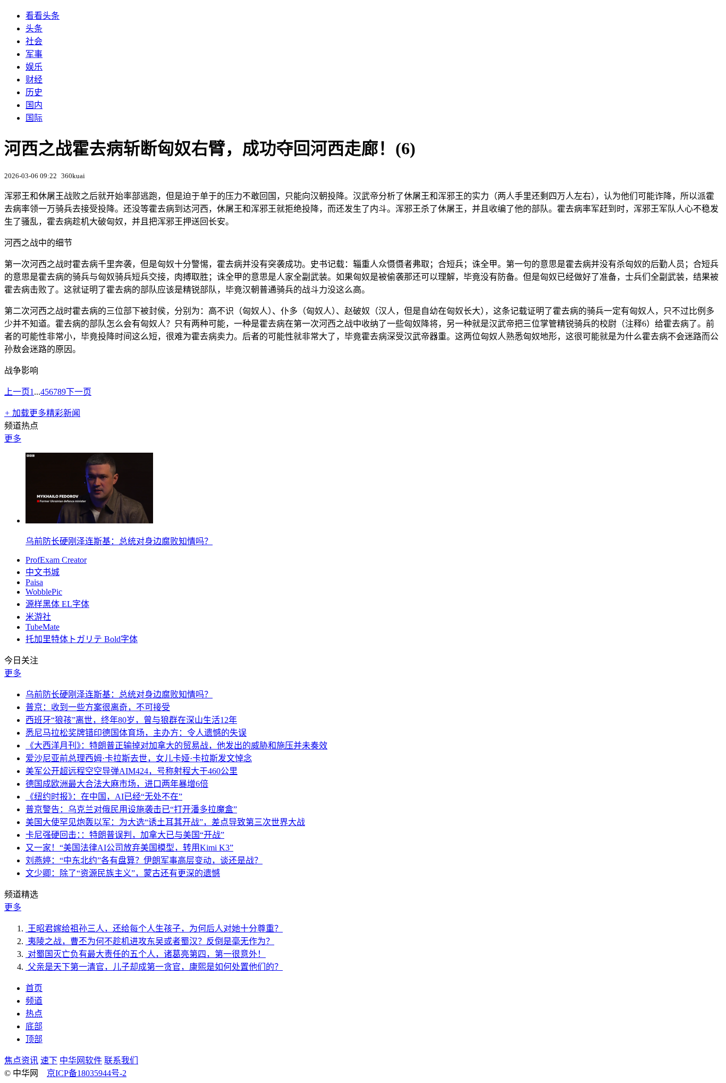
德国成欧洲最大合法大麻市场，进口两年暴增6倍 (117, 783)
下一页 (78, 391)
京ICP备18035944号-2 (86, 1073)
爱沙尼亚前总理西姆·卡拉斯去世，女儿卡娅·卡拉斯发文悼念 (139, 758)
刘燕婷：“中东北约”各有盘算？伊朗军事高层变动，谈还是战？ (144, 860)
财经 (34, 79)
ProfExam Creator (56, 559)
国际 (34, 117)
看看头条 (43, 15)
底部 (34, 1026)
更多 (12, 438)
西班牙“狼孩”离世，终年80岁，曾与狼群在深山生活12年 (131, 719)
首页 (34, 988)
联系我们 (121, 1060)
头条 (34, 28)
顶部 (34, 1039)
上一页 (17, 391)
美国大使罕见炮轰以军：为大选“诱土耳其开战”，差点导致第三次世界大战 (165, 822)
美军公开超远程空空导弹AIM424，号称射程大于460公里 (132, 771)
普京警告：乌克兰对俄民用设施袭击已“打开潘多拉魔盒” (131, 809)
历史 (34, 92)
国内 (34, 105)
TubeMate (43, 626)
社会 (34, 41)
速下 (48, 1060)
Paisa (34, 582)
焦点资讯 (21, 1060)
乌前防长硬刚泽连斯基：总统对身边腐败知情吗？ (119, 541)
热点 (34, 1013)
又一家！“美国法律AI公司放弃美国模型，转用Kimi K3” (129, 847)
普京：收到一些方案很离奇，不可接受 (98, 707)
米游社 (38, 616)
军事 (34, 54)
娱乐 (34, 66)
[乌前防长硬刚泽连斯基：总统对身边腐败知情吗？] (89, 520)
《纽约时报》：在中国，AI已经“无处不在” (104, 796)
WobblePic (44, 591)
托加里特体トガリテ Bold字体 (82, 639)
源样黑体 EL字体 (57, 604)
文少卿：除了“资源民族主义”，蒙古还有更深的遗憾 (123, 873)
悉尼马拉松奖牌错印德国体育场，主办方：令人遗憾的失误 (136, 732)
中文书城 (43, 572)
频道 (34, 1000)
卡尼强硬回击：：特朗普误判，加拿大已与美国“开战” (125, 834)
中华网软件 (81, 1060)
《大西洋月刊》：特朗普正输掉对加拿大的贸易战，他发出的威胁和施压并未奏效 (176, 745)
